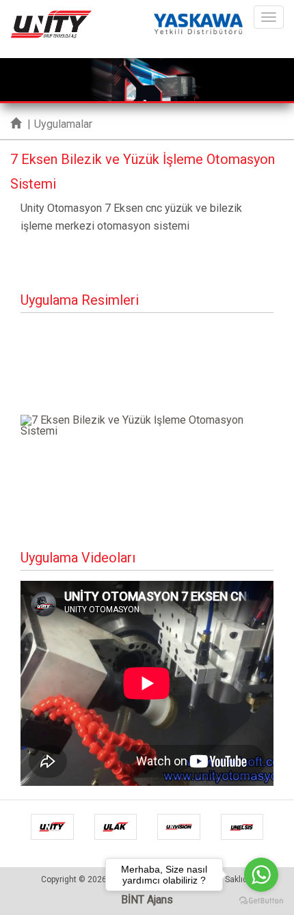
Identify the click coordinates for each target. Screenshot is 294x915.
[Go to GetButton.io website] (261, 901)
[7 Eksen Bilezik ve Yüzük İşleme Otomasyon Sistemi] (147, 425)
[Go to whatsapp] (261, 875)
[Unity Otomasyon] (51, 17)
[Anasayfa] (15, 124)
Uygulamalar (63, 124)
